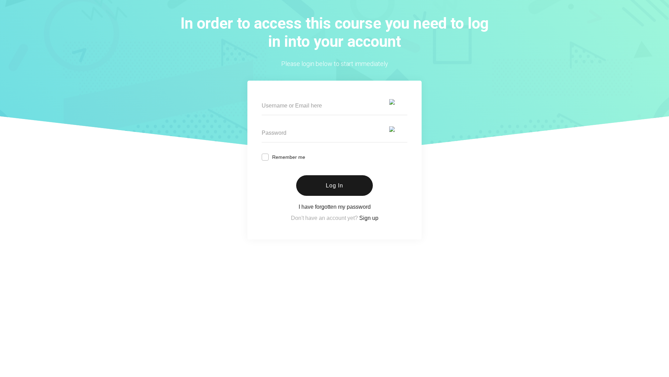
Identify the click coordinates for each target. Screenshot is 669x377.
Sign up (368, 218)
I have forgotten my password (335, 207)
